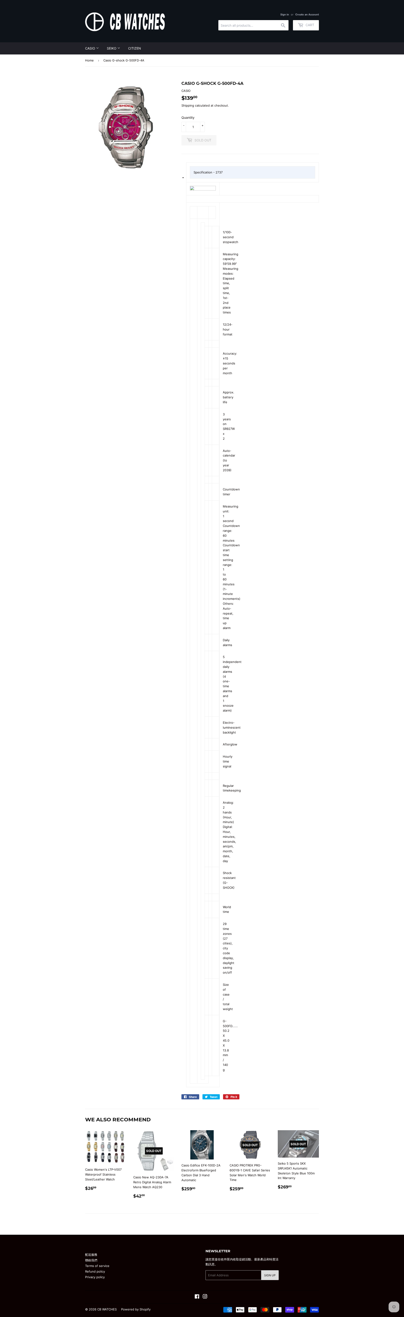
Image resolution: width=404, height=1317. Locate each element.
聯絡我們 (91, 1260)
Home (89, 60)
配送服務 (91, 1254)
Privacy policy (95, 1277)
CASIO (90, 48)
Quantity (188, 117)
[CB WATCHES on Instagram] (205, 1297)
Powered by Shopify (136, 1309)
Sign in (284, 14)
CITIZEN (134, 48)
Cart (309, 25)
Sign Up (270, 1275)
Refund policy (95, 1271)
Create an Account (307, 14)
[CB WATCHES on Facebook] (197, 1297)
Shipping (187, 105)
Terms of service (97, 1266)
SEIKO (112, 48)
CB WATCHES (107, 1309)
